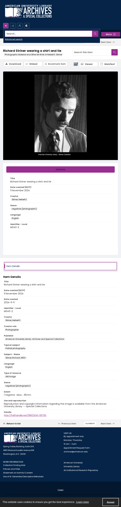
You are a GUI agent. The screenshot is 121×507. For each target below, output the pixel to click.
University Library (72, 466)
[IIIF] (75, 64)
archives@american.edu (76, 451)
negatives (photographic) (24, 208)
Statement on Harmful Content (18, 472)
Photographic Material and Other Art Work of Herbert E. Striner (33, 54)
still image (11, 376)
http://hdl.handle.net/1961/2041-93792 (25, 415)
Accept (110, 502)
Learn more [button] (82, 502)
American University (73, 462)
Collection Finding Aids (14, 465)
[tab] (60, 169)
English (15, 218)
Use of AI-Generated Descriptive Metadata (23, 476)
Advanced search (14, 39)
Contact (60, 490)
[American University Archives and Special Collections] (22, 438)
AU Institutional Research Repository (81, 470)
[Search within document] (114, 52)
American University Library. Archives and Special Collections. (35, 339)
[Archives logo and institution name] (28, 11)
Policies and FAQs (11, 469)
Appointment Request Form (77, 448)
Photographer (12, 329)
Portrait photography (15, 348)
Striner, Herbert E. (19, 199)
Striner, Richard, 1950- (16, 357)
